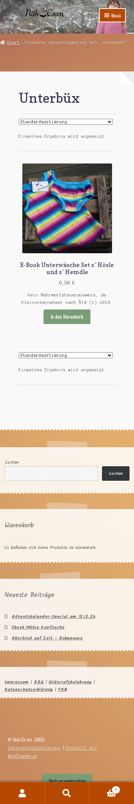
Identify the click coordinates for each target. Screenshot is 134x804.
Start (13, 42)
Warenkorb (103, 788)
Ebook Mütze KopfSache (38, 627)
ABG (39, 682)
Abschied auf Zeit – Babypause (47, 638)
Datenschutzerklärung (28, 689)
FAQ (62, 689)
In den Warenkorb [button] (67, 316)
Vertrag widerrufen (67, 781)
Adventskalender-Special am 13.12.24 (53, 616)
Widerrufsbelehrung (70, 682)
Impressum (16, 682)
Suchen (11, 462)
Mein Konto (22, 793)
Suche (67, 793)
